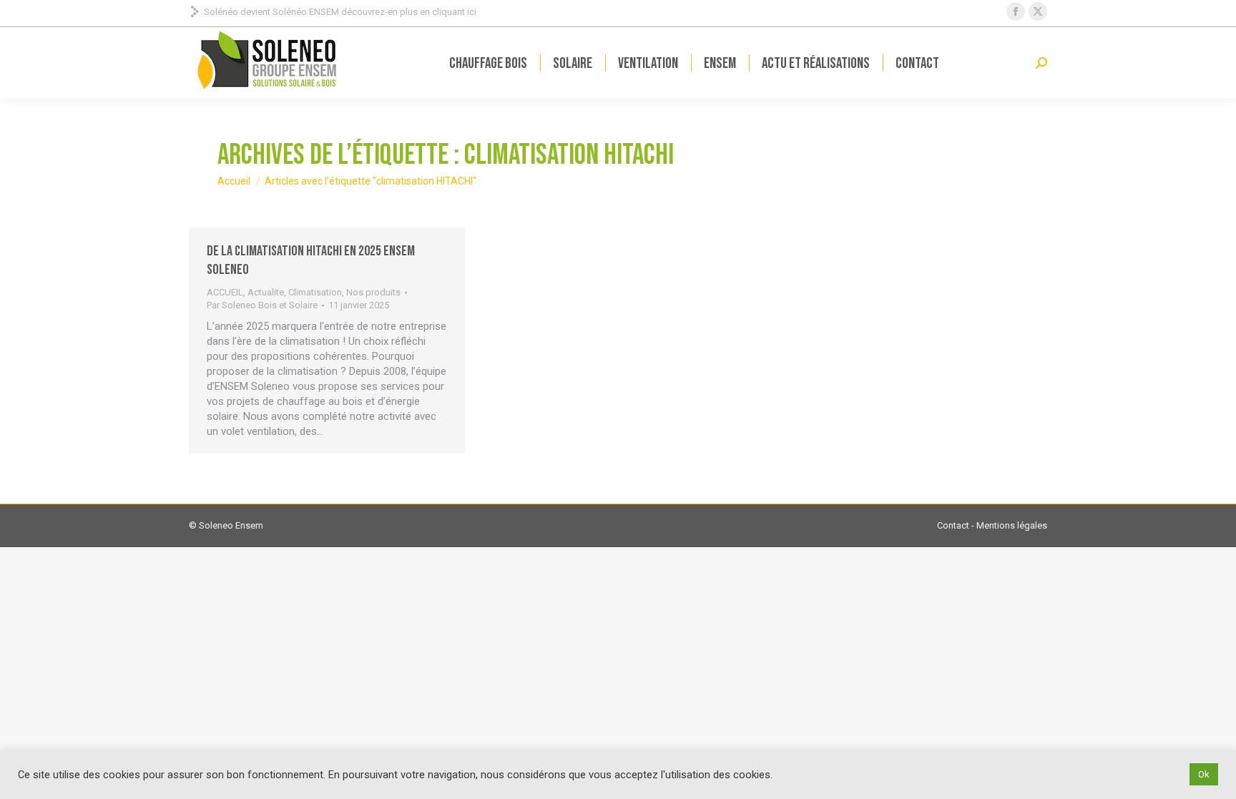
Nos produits (373, 292)
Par (262, 305)
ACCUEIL (225, 292)
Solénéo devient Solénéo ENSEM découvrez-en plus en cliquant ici (340, 11)
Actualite (265, 292)
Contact (953, 525)
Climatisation (315, 292)
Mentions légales (1011, 525)
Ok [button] (1204, 774)
